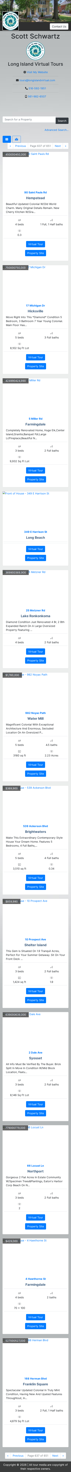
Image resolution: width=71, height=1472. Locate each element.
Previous (20, 146)
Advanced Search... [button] (57, 130)
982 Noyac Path (35, 713)
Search (62, 120)
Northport (35, 1171)
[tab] (7, 139)
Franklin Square (35, 1384)
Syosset (35, 1058)
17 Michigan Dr (35, 305)
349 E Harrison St (35, 531)
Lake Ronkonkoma (35, 616)
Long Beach (35, 538)
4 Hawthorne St (35, 1278)
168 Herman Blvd (35, 1378)
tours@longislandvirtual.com (37, 80)
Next (58, 146)
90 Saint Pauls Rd (35, 192)
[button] (7, 11)
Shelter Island (35, 945)
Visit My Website (37, 72)
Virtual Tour (35, 244)
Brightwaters (35, 832)
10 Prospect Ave (35, 939)
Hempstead (35, 198)
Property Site (35, 253)
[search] (29, 119)
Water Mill (35, 719)
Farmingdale (35, 424)
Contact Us (59, 26)
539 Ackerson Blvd (35, 826)
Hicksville (35, 311)
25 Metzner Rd (35, 610)
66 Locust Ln (35, 1165)
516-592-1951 (37, 88)
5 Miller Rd (35, 418)
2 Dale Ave (35, 1052)
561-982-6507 (37, 96)
